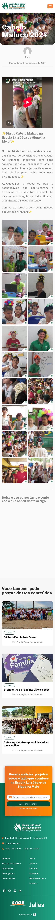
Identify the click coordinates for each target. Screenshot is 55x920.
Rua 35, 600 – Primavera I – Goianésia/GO (26, 838)
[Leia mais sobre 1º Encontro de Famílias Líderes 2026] (27, 667)
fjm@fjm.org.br (13, 843)
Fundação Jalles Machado (30, 642)
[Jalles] (36, 904)
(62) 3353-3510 (31, 848)
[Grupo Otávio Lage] (19, 904)
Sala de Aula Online (11, 863)
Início (32, 858)
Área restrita (8, 878)
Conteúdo (34, 873)
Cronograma (8, 873)
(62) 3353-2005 (13, 848)
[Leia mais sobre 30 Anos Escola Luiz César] (27, 615)
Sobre (32, 863)
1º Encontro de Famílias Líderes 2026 (27, 689)
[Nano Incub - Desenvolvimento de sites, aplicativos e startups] (27, 914)
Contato (33, 883)
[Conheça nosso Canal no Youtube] (15, 890)
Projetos (33, 868)
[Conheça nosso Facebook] (4, 890)
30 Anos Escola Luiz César (20, 637)
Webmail (6, 858)
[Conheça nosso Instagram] (9, 890)
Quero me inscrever (28, 804)
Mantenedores (37, 878)
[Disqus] (27, 537)
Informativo (8, 868)
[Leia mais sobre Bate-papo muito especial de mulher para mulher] (27, 720)
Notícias (6, 20)
